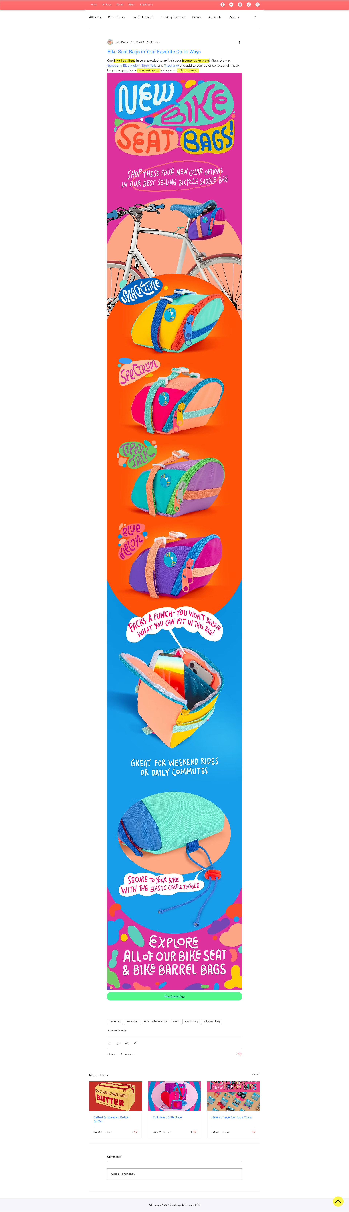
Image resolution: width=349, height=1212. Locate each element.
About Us (214, 17)
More (232, 17)
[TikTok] (249, 4)
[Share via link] (135, 1043)
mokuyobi (132, 1021)
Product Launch (142, 17)
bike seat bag (212, 1021)
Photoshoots (116, 17)
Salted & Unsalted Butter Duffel (112, 1119)
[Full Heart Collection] (174, 1096)
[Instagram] (240, 4)
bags (176, 1021)
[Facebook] (222, 4)
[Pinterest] (257, 4)
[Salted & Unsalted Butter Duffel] (115, 1096)
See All (256, 1074)
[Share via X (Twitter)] (118, 1043)
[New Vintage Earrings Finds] (233, 1096)
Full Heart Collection (167, 1117)
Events (196, 17)
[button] (255, 17)
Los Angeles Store (173, 17)
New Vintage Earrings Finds (232, 1117)
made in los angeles (155, 1021)
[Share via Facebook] (109, 1043)
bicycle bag (191, 1021)
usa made (115, 1021)
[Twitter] (231, 4)
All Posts (95, 17)
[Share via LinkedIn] (127, 1043)
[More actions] (239, 42)
